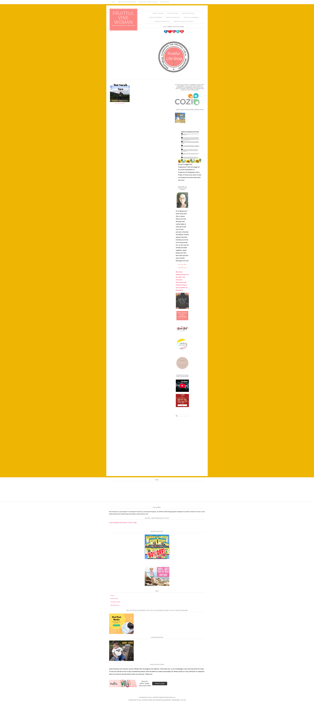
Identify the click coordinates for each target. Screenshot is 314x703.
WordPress (176, 700)
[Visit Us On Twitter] (178, 33)
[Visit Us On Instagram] (174, 33)
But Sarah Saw (120, 103)
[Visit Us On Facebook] (166, 33)
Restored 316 (170, 697)
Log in (157, 484)
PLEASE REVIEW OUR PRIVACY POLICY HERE (123, 522)
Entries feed (157, 488)
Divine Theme (147, 700)
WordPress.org (157, 495)
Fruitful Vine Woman (123, 17)
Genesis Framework (163, 700)
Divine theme (158, 697)
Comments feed (157, 491)
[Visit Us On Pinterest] (170, 33)
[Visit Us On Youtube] (182, 33)
